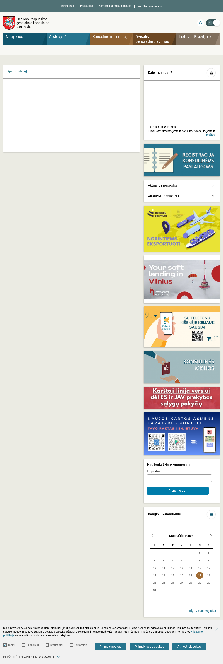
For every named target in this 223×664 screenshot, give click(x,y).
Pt (210, 22)
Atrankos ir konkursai (164, 196)
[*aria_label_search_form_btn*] (200, 22)
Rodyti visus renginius (201, 611)
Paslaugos (86, 5)
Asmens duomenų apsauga (115, 5)
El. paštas (153, 471)
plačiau (210, 134)
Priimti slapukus (110, 646)
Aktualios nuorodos (163, 185)
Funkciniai (33, 645)
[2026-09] (210, 536)
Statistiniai (56, 645)
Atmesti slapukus (189, 646)
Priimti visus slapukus (149, 646)
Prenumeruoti (178, 490)
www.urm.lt (67, 5)
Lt (216, 22)
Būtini (11, 645)
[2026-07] (152, 536)
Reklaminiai (81, 645)
